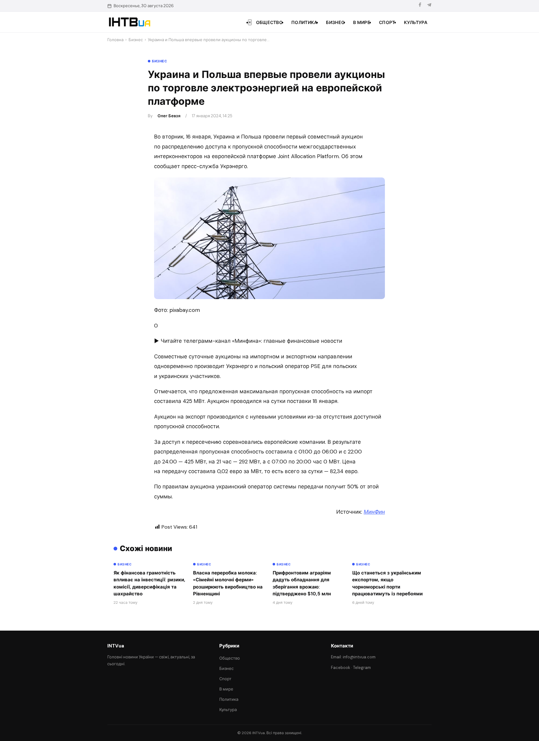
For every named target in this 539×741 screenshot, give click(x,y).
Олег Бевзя (169, 116)
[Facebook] (419, 5)
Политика (304, 22)
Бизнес (335, 22)
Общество (269, 22)
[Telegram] (429, 5)
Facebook (340, 667)
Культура (415, 22)
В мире (361, 22)
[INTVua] (129, 22)
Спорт (387, 22)
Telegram (362, 667)
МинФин (374, 511)
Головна (115, 39)
